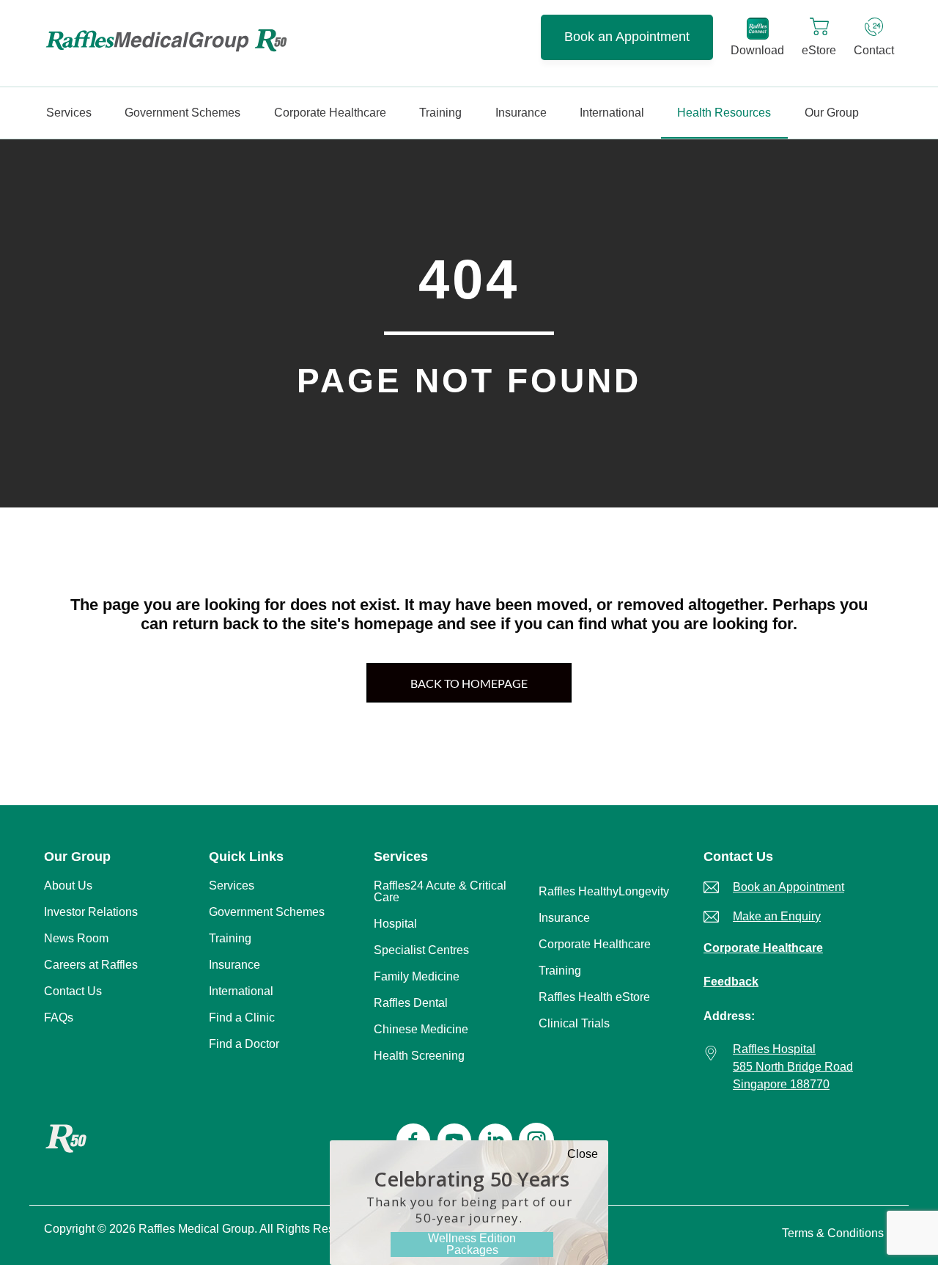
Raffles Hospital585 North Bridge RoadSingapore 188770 (793, 1066)
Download (757, 50)
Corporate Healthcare (763, 948)
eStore (819, 50)
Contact (874, 50)
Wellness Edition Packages (472, 1244)
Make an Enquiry (777, 916)
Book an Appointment (627, 36)
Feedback (731, 981)
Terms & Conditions (833, 1233)
